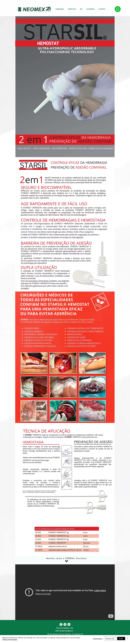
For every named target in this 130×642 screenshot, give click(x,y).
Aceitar (121, 639)
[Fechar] (127, 638)
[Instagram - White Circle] (64, 624)
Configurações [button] (97, 639)
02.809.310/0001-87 (66, 631)
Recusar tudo (110, 639)
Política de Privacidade (9, 639)
